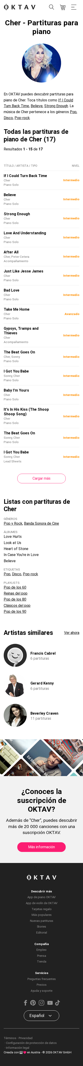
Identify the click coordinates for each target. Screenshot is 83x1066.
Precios (42, 984)
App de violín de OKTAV (41, 903)
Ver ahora (71, 632)
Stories (41, 926)
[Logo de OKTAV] (20, 7)
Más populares (42, 915)
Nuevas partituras (41, 921)
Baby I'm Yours (16, 390)
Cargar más (41, 478)
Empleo (41, 949)
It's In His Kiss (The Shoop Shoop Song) (26, 411)
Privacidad (26, 1038)
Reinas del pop (15, 593)
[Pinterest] (33, 1004)
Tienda (41, 961)
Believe (37, 106)
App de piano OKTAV (41, 897)
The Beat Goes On (19, 352)
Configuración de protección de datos (31, 1043)
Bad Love (11, 290)
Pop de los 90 (15, 611)
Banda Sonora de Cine (41, 523)
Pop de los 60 (15, 587)
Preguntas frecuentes (41, 979)
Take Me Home (17, 309)
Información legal (17, 1047)
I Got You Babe (16, 371)
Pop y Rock (13, 523)
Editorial (41, 932)
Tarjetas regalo (42, 909)
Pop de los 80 (15, 599)
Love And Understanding (25, 233)
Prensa (41, 955)
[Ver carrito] (62, 7)
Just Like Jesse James (23, 271)
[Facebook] (25, 1004)
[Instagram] (41, 1004)
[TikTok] (57, 1004)
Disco (8, 118)
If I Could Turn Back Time (25, 176)
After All (11, 252)
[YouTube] (50, 1004)
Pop (73, 112)
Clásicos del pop (17, 605)
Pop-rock (22, 118)
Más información (41, 847)
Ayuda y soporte (41, 990)
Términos (10, 1038)
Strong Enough (56, 106)
